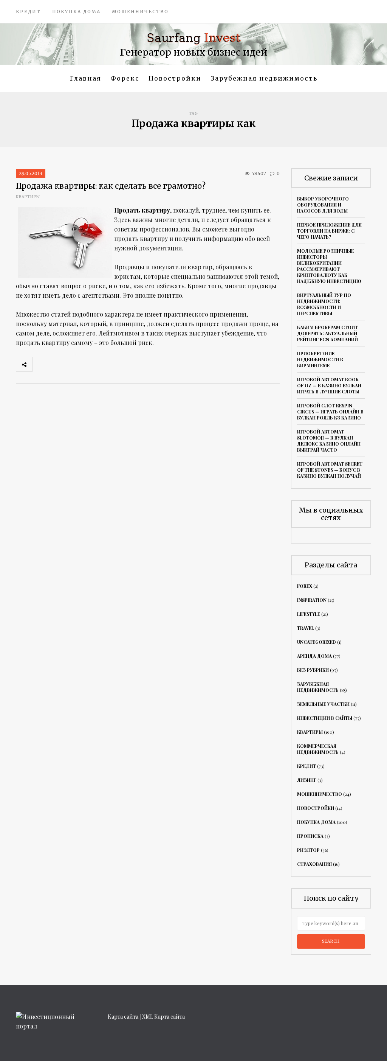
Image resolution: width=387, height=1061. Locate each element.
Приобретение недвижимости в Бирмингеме (320, 359)
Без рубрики (313, 670)
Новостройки (175, 78)
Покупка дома (76, 11)
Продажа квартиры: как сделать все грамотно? (111, 186)
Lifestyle (308, 614)
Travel (305, 628)
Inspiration (312, 600)
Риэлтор (308, 850)
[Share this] (40, 364)
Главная (85, 78)
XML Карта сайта (163, 1016)
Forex (304, 586)
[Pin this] (90, 364)
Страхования (314, 864)
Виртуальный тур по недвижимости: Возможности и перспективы (324, 304)
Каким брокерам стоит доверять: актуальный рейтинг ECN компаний (327, 333)
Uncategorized (316, 642)
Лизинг (306, 780)
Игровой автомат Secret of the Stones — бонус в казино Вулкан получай (329, 470)
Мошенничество (140, 11)
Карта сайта (123, 1016)
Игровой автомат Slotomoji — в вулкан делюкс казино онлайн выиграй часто (329, 441)
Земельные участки (323, 704)
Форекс (124, 78)
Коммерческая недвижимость (318, 749)
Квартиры (28, 196)
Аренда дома (314, 656)
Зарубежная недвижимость (264, 78)
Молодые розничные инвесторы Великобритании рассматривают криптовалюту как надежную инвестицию (329, 266)
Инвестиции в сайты (324, 718)
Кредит (28, 11)
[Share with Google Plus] (73, 364)
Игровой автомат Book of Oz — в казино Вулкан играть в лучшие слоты (329, 385)
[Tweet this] (57, 364)
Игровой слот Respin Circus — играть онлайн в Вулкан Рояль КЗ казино (330, 411)
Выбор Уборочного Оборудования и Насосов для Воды (323, 205)
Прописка (310, 836)
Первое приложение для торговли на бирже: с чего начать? (329, 231)
